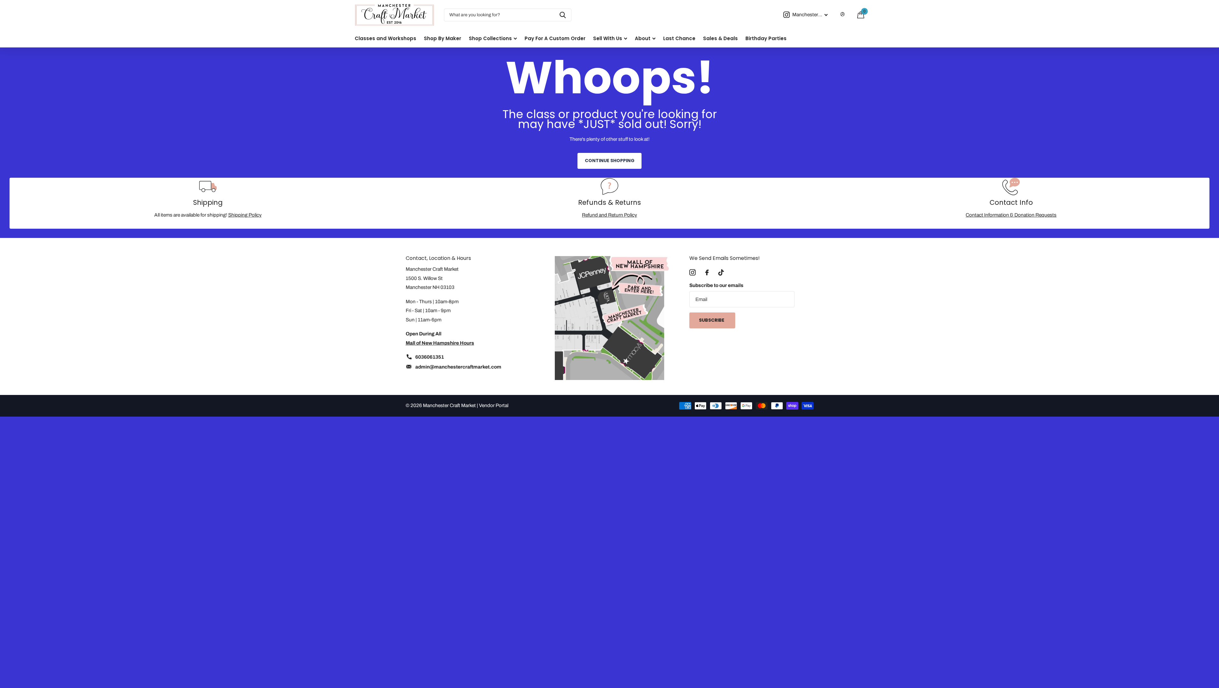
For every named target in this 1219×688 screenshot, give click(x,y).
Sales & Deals (720, 38)
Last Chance (679, 38)
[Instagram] (692, 272)
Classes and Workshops (385, 38)
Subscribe (712, 320)
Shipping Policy (245, 215)
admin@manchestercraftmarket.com (458, 366)
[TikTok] (721, 272)
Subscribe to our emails (716, 285)
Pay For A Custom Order (555, 38)
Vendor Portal (493, 405)
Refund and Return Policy (609, 215)
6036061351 (429, 357)
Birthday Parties (766, 38)
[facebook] (707, 273)
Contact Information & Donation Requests (1011, 215)
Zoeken (562, 15)
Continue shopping (610, 160)
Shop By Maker (442, 38)
